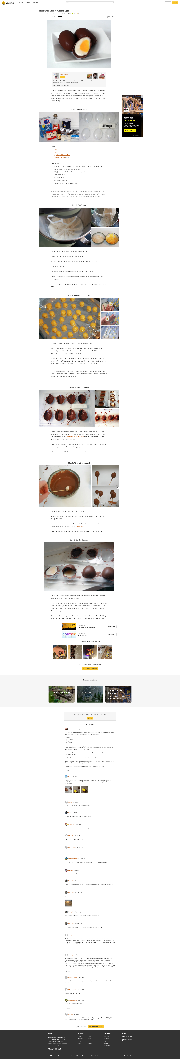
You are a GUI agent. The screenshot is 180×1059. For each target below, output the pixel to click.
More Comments (81, 1026)
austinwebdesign (73, 858)
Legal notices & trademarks (124, 1056)
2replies (68, 796)
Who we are (107, 1045)
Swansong (71, 824)
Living (89, 1039)
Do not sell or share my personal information (104, 1056)
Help (105, 1041)
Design (80, 1041)
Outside (90, 1041)
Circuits (80, 1036)
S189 (69, 776)
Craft (79, 1043)
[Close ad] (142, 96)
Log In (168, 3)
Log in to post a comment (96, 1026)
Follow (62, 77)
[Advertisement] (132, 116)
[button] (118, 17)
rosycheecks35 (72, 847)
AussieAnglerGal (72, 1000)
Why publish (107, 1036)
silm (69, 812)
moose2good (71, 955)
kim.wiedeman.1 (72, 989)
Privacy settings (86, 1056)
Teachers (35, 3)
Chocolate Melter (59, 158)
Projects (21, 3)
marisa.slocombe (72, 977)
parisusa (70, 870)
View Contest (111, 626)
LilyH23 (70, 802)
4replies (68, 1008)
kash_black (71, 881)
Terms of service (66, 1056)
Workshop (80, 1039)
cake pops (80, 526)
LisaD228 (70, 835)
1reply (67, 770)
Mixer (55, 149)
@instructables (128, 1036)
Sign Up (175, 3)
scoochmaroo (43, 14)
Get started (106, 1039)
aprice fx (70, 1014)
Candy (56, 14)
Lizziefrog (70, 729)
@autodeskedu (128, 1040)
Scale (55, 152)
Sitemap (106, 1043)
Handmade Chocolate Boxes (75, 437)
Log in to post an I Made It (90, 668)
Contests (28, 3)
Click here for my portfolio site (63, 85)
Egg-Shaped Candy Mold (62, 155)
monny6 (70, 935)
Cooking (51, 14)
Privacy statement (76, 1056)
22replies (68, 971)
